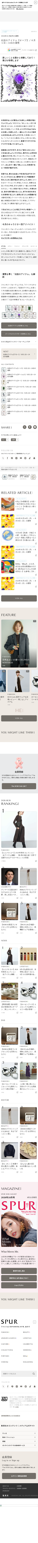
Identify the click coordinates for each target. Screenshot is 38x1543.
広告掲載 (19, 1486)
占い (2, 467)
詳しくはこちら (19, 9)
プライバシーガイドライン (9, 1488)
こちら (17, 1407)
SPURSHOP (6, 1491)
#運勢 (13, 440)
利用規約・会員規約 (22, 1488)
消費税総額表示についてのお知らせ (10, 1416)
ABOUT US (6, 1486)
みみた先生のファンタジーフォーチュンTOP (15, 342)
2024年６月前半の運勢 (10, 36)
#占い (3, 440)
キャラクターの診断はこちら (11, 238)
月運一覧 (31, 467)
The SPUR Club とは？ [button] (19, 786)
